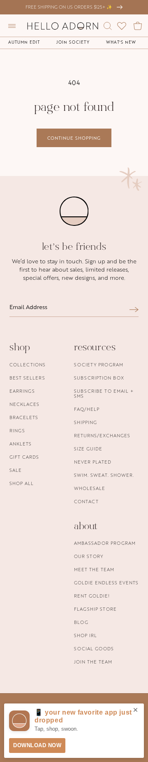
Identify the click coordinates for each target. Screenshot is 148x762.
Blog (81, 622)
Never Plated (92, 462)
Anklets (20, 444)
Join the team (93, 662)
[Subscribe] (134, 309)
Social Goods (94, 648)
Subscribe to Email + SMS (104, 393)
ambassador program (105, 543)
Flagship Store (95, 609)
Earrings (22, 391)
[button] (12, 26)
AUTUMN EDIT (24, 42)
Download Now (37, 745)
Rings (17, 430)
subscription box (99, 378)
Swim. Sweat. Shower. (104, 475)
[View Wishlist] (121, 26)
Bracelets (23, 417)
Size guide (88, 448)
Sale (15, 470)
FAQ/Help (86, 409)
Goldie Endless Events (106, 582)
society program (98, 364)
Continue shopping (74, 138)
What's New (121, 42)
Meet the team (94, 569)
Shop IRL (85, 635)
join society (73, 42)
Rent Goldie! (92, 596)
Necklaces (24, 404)
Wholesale (89, 488)
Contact (86, 501)
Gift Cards (24, 457)
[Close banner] (135, 710)
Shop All (21, 483)
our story (88, 556)
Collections (27, 364)
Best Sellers (27, 378)
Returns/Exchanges (102, 435)
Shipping (85, 422)
